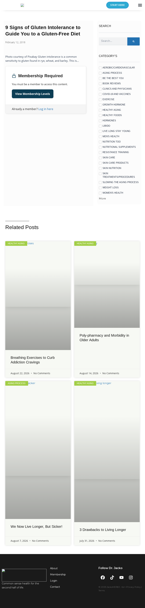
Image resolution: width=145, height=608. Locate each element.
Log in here (45, 109)
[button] (140, 5)
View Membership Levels (32, 94)
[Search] (133, 41)
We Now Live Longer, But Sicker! (36, 526)
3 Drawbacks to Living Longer (103, 530)
